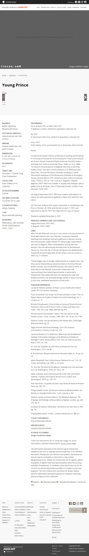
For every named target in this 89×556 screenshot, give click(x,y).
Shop (4, 512)
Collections (12, 75)
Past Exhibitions (20, 512)
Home (4, 75)
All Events (30, 507)
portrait (20, 222)
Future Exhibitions (20, 510)
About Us (5, 507)
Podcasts (18, 533)
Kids (28, 518)
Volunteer (43, 520)
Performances (32, 512)
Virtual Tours (6, 515)
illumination (7, 222)
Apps (16, 530)
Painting (11, 208)
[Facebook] (76, 2)
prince (4, 225)
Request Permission (68, 482)
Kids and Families (20, 528)
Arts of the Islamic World (41, 421)
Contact (54, 548)
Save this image (49, 482)
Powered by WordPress (77, 551)
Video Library (19, 536)
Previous (3, 97)
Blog (54, 537)
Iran (14, 222)
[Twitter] (79, 2)
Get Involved (44, 510)
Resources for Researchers (56, 531)
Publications (56, 513)
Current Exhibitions (21, 507)
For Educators (19, 525)
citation (36, 482)
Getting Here (6, 510)
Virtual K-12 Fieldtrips (6, 521)
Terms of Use (65, 443)
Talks (29, 520)
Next (85, 97)
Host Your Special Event (45, 516)
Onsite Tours (6, 518)
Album (4, 208)
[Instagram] (82, 2)
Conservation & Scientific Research (58, 516)
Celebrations (31, 526)
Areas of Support (45, 512)
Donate (42, 507)
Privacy (54, 553)
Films (28, 510)
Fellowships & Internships (56, 521)
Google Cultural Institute (41, 428)
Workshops (31, 523)
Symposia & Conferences (56, 526)
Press (60, 546)
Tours (29, 515)
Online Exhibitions (20, 515)
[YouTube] (85, 2)
